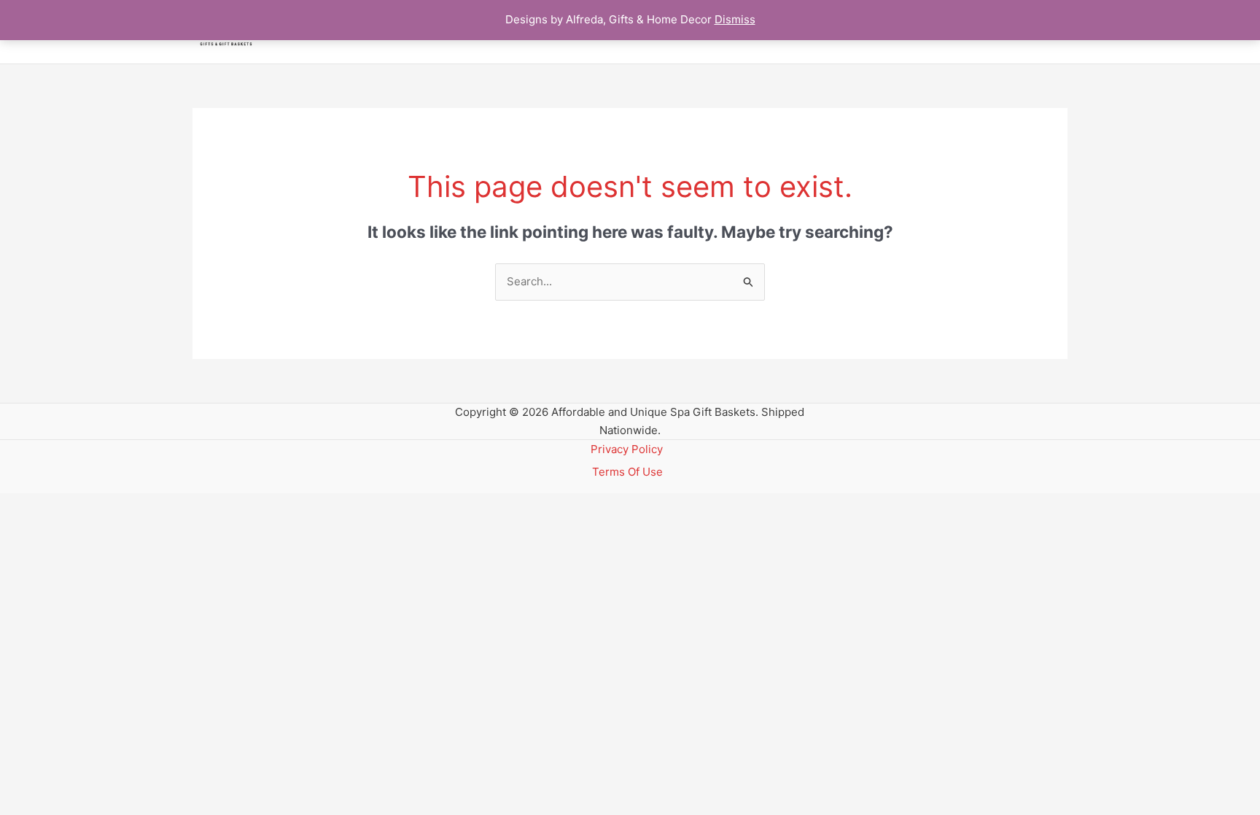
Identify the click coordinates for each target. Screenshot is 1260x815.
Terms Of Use (627, 472)
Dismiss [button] (735, 19)
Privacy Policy (627, 449)
